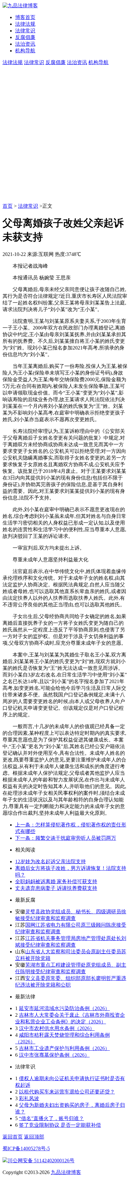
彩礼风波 (29, 1098)
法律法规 (25, 24)
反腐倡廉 (25, 37)
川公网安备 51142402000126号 (41, 1160)
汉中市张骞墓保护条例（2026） (54, 1055)
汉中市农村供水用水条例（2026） (57, 1028)
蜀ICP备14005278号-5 (26, 1148)
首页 (8, 206)
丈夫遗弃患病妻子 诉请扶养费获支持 (56, 888)
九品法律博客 (66, 1172)
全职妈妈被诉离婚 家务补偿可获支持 (56, 881)
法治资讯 (25, 44)
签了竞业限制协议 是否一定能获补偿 (60, 1125)
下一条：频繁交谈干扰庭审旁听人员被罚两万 (65, 838)
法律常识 (25, 30)
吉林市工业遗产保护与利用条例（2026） (64, 1048)
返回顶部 (34, 1136)
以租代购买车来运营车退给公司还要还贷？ (67, 1091)
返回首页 (13, 1136)
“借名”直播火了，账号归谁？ (51, 1118)
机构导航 (25, 50)
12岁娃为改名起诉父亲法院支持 (50, 861)
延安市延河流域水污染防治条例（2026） (64, 1008)
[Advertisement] (65, 134)
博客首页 (25, 17)
